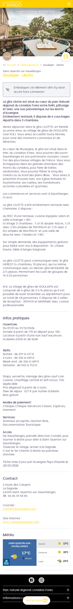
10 (43, 51)
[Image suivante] (68, 32)
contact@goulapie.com (19, 509)
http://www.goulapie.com (21, 522)
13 (54, 51)
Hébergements (29, 65)
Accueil (11, 65)
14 (58, 51)
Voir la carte (34, 600)
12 (50, 51)
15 (61, 51)
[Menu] (69, 4)
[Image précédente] (4, 32)
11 (47, 51)
